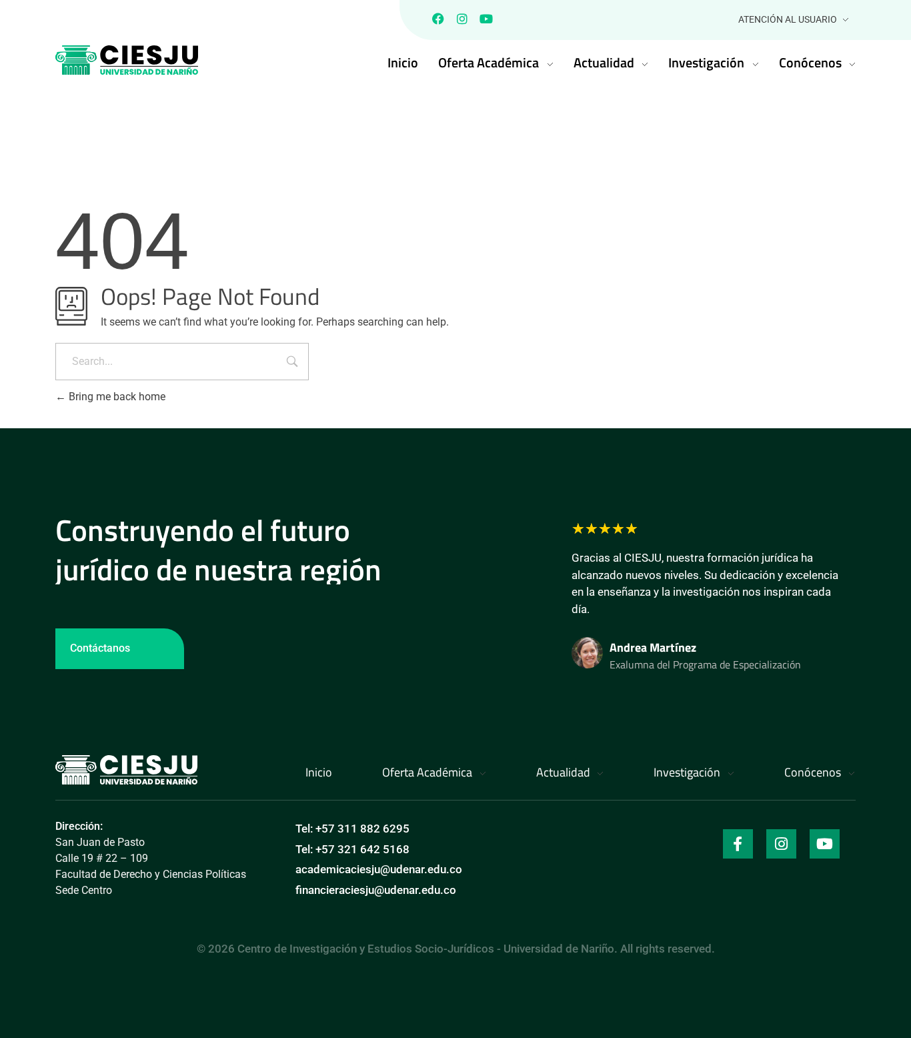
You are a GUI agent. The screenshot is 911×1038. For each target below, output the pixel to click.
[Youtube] (486, 19)
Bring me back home (115, 396)
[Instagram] (462, 19)
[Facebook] (438, 19)
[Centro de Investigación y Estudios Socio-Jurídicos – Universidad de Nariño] (126, 770)
